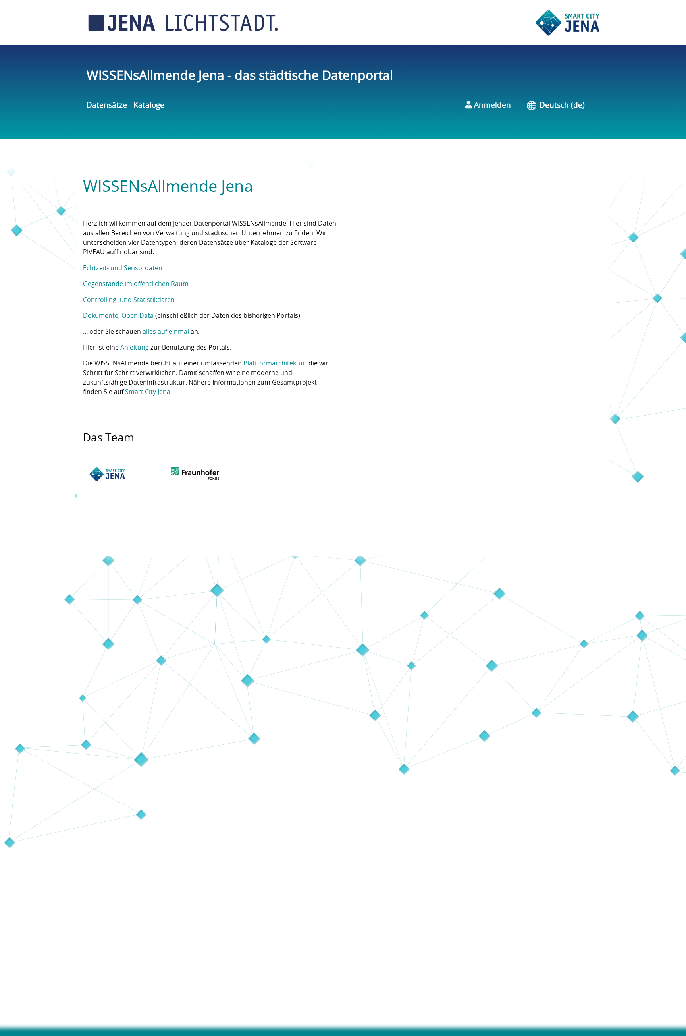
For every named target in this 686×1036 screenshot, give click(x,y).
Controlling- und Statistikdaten (129, 300)
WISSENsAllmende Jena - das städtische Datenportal (240, 76)
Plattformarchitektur (274, 363)
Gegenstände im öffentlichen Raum (136, 284)
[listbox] (567, 106)
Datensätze (107, 105)
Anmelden (491, 105)
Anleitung (134, 347)
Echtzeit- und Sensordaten (122, 268)
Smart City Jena (147, 392)
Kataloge (148, 105)
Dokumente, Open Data (118, 316)
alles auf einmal (166, 332)
